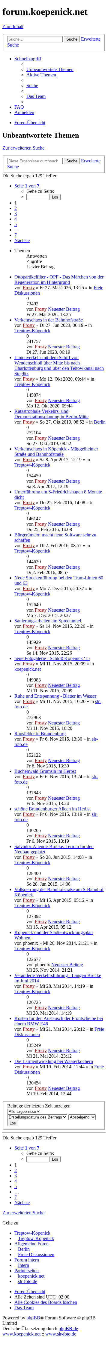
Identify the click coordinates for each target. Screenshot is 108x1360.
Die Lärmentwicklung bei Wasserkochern (53, 1061)
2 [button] (15, 208)
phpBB (33, 1317)
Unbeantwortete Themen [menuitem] (50, 69)
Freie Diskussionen (36, 1254)
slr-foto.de (27, 1281)
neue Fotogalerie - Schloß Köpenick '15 (52, 658)
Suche (71, 39)
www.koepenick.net (21, 1333)
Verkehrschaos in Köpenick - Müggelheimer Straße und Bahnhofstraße (56, 451)
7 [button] (15, 235)
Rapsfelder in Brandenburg (40, 733)
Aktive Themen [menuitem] (41, 74)
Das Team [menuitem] (36, 96)
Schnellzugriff (27, 58)
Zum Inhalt (12, 26)
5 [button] (15, 224)
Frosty (29, 287)
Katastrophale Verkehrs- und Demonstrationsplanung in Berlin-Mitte (51, 414)
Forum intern (26, 1259)
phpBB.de (68, 1328)
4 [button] (15, 218)
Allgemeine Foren (31, 1243)
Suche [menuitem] (32, 85)
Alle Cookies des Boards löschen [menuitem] (45, 1302)
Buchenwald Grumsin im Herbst (45, 771)
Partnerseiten (26, 1270)
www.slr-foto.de (60, 1333)
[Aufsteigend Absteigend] (82, 1116)
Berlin (100, 421)
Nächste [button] (22, 240)
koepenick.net (27, 669)
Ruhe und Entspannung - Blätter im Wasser (55, 696)
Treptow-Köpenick (32, 330)
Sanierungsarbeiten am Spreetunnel (47, 620)
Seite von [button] (26, 185)
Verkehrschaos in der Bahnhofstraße (48, 319)
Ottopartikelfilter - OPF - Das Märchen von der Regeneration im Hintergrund (59, 279)
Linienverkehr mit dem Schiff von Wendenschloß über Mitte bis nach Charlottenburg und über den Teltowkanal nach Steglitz (59, 365)
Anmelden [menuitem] (24, 112)
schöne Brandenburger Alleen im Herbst (52, 808)
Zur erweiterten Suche (23, 147)
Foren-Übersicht (29, 1291)
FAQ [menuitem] (19, 107)
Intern (23, 1265)
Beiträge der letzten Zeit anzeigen (38, 1105)
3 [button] (15, 213)
